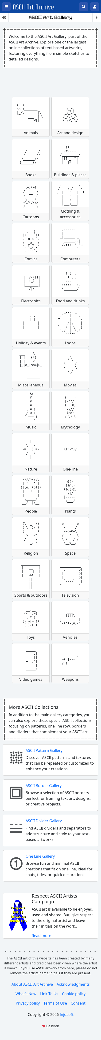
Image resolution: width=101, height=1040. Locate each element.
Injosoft (67, 1014)
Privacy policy (28, 1003)
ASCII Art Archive (33, 7)
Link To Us (49, 993)
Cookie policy (73, 993)
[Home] (4, 17)
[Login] (94, 6)
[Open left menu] (6, 6)
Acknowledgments (73, 984)
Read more (41, 935)
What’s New (26, 993)
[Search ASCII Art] (83, 6)
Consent (78, 1003)
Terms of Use (55, 1003)
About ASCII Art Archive (32, 984)
